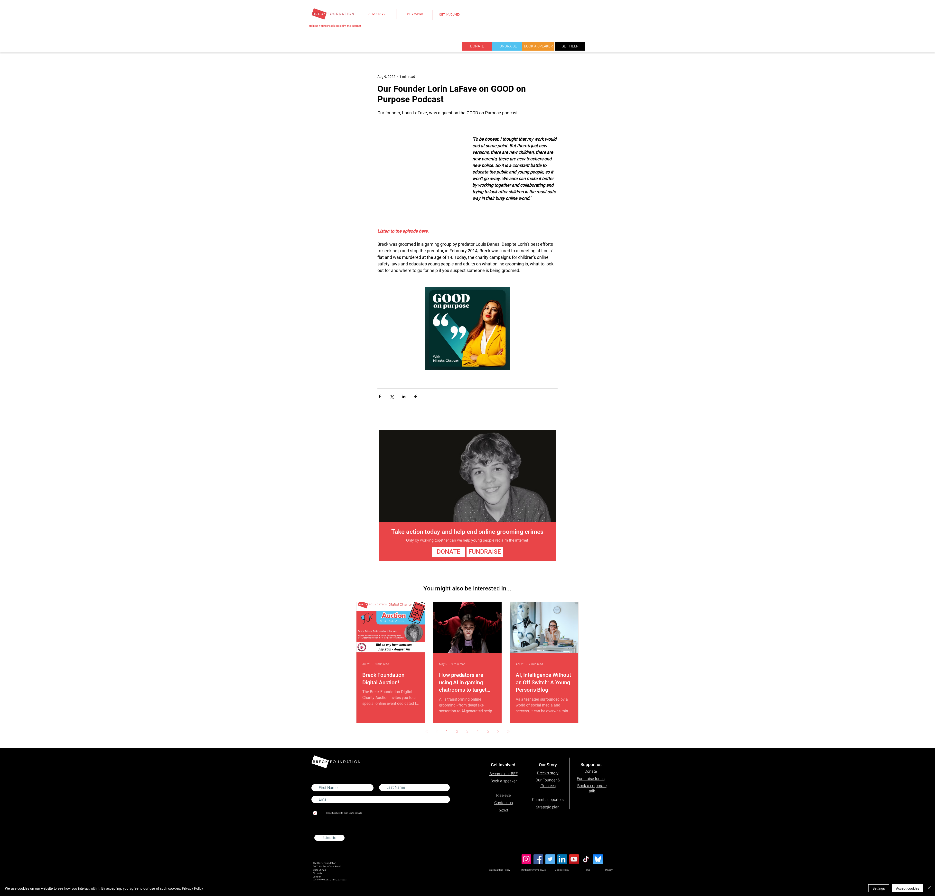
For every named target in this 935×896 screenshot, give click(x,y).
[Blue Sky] (598, 859)
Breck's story (548, 773)
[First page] (426, 731)
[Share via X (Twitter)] (391, 396)
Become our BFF (503, 773)
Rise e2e (503, 795)
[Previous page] (436, 731)
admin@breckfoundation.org (328, 830)
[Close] (929, 888)
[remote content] (420, 159)
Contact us (503, 802)
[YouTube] (574, 859)
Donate (591, 771)
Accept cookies (907, 888)
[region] (376, 17)
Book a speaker (503, 781)
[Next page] (498, 731)
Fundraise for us (591, 778)
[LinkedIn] (562, 859)
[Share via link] (415, 396)
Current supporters (548, 799)
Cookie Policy (562, 870)
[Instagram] (526, 859)
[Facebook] (538, 859)
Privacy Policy (192, 888)
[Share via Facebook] (379, 396)
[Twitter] (550, 859)
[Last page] (508, 731)
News (503, 810)
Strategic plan (548, 807)
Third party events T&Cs (533, 870)
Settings (878, 888)
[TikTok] (586, 859)
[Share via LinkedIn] (403, 396)
